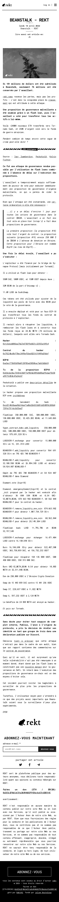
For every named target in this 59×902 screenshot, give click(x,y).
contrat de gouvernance (18, 650)
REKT (36, 28)
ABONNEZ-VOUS (29, 872)
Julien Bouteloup (43, 892)
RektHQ (19, 892)
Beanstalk (25, 28)
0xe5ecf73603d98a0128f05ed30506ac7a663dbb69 (26, 363)
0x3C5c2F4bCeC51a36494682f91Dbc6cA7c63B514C (27, 792)
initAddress (19, 395)
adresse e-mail (12, 743)
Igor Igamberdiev (23, 156)
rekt (54, 881)
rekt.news (8, 96)
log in (46, 5)
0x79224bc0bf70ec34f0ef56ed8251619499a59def (26, 353)
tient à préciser (24, 641)
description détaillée (41, 382)
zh (29, 37)
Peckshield (41, 156)
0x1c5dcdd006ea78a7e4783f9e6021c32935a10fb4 (26, 343)
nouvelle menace (33, 667)
